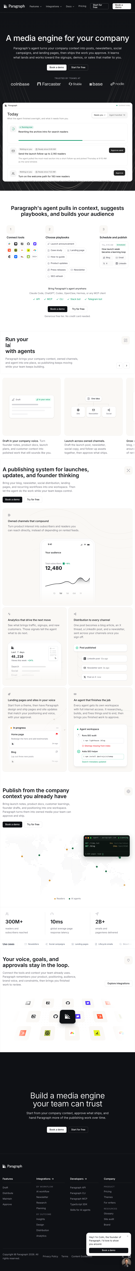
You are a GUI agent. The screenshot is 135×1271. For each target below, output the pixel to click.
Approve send (117, 150)
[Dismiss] (128, 1236)
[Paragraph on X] (123, 1257)
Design (40, 1224)
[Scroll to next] (127, 366)
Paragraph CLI (78, 1193)
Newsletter (42, 1197)
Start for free (97, 6)
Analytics (41, 1236)
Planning (41, 1208)
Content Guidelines (81, 1256)
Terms (64, 1256)
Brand (107, 1224)
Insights (40, 1219)
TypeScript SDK (78, 1204)
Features (34, 6)
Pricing (82, 6)
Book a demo (119, 6)
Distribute (8, 1193)
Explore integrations (119, 983)
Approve (119, 173)
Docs (69, 6)
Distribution (42, 1230)
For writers (110, 1202)
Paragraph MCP (78, 1198)
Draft (5, 1187)
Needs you (99, 115)
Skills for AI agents (80, 1210)
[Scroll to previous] (119, 366)
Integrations (52, 6)
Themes (108, 1197)
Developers (78, 1178)
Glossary (108, 1213)
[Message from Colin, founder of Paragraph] (126, 1262)
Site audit (109, 1219)
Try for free (78, 309)
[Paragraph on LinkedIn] (129, 1257)
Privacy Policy (50, 1256)
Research (41, 1202)
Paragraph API (78, 1187)
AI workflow (42, 1191)
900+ (34, 256)
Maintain (7, 1198)
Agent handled (117, 115)
